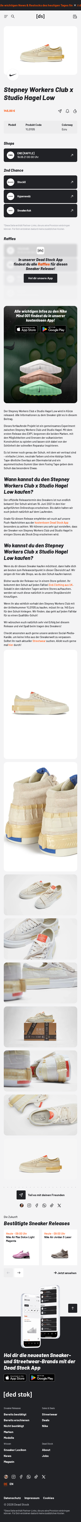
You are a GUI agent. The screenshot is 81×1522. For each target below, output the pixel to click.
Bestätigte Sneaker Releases (37, 1223)
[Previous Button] (8, 1272)
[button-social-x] (59, 1205)
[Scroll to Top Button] (72, 1308)
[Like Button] (75, 111)
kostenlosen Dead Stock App (51, 522)
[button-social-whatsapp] (44, 1205)
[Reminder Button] (67, 111)
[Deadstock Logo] (40, 16)
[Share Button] (60, 111)
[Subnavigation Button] (6, 16)
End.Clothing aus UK (61, 584)
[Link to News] (13, 16)
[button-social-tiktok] (52, 1205)
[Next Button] (18, 1272)
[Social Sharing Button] (21, 1194)
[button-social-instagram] (29, 1205)
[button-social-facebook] (36, 1205)
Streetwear (39, 641)
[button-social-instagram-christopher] (21, 1205)
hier (10, 644)
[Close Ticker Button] (75, 5)
